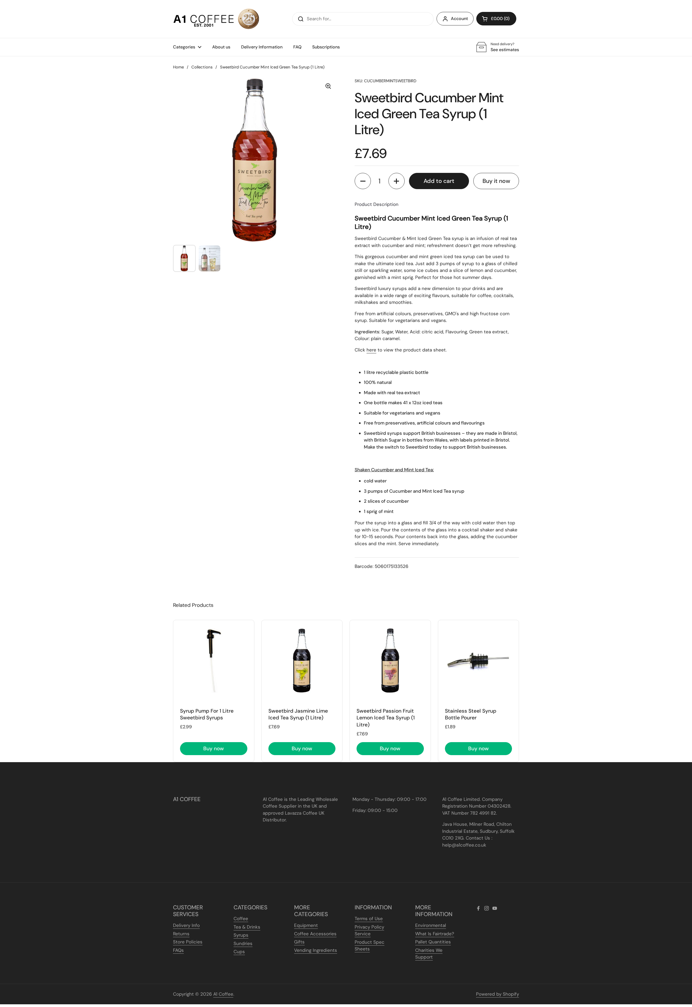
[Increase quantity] (396, 181)
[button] (496, 18)
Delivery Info (186, 925)
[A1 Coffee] (216, 18)
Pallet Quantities (433, 942)
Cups (239, 952)
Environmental (430, 925)
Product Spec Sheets (369, 945)
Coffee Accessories (315, 934)
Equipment (306, 925)
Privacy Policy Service (369, 930)
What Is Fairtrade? (434, 934)
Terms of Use (369, 919)
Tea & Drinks (247, 927)
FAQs (178, 950)
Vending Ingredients (315, 950)
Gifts (299, 942)
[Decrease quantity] (363, 181)
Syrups (241, 935)
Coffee (241, 919)
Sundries (243, 943)
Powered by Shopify (497, 994)
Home (178, 67)
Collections (201, 67)
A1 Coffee (223, 994)
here (371, 350)
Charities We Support (429, 953)
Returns (181, 934)
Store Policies (187, 942)
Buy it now (496, 181)
